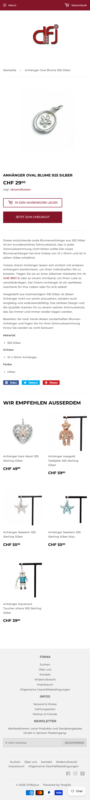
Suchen (45, 664)
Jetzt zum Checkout (33, 217)
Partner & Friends (45, 714)
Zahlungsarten (45, 709)
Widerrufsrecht (45, 679)
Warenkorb (79, 5)
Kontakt (45, 674)
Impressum (45, 684)
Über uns (45, 669)
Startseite (9, 70)
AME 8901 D (11, 278)
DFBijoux (32, 784)
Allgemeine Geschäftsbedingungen (45, 689)
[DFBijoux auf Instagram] (75, 774)
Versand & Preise (45, 704)
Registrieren (74, 742)
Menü (12, 5)
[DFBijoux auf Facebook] (68, 774)
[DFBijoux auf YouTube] (82, 774)
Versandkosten (20, 189)
